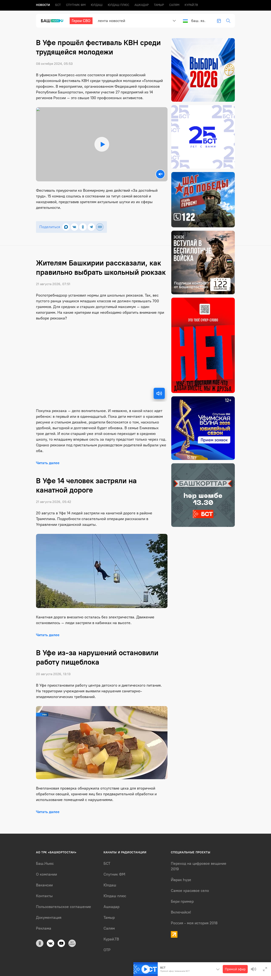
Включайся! (181, 912)
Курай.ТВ (191, 5)
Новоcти (43, 5)
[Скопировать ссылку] (99, 227)
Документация (48, 917)
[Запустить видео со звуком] (102, 144)
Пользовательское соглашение (63, 906)
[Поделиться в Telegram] (91, 227)
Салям (174, 5)
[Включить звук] (159, 393)
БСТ (58, 5)
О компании (46, 874)
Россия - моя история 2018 (194, 923)
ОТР (107, 950)
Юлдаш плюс (118, 5)
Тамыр (159, 5)
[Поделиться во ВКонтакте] (74, 227)
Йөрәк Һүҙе (181, 879)
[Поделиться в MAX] (66, 227)
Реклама (43, 928)
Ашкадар (141, 5)
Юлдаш (96, 5)
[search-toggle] (228, 20)
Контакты (44, 896)
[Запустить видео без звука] (160, 174)
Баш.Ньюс (45, 863)
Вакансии (44, 885)
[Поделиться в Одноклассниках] (83, 227)
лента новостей (111, 20)
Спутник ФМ (76, 5)
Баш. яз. (198, 20)
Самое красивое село (190, 890)
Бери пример (182, 901)
